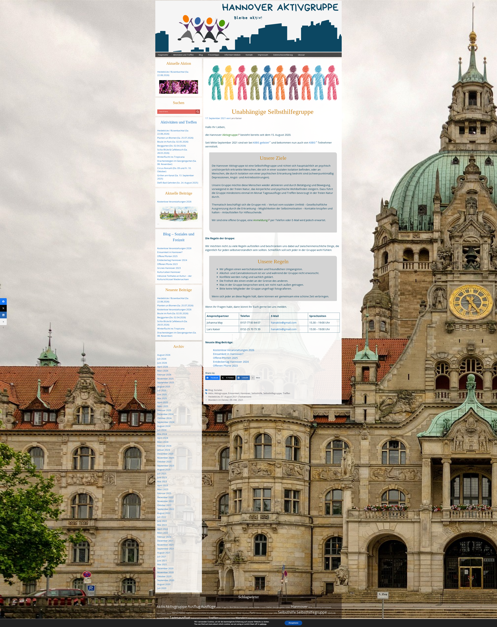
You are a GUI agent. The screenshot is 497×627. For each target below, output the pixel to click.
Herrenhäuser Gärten (182, 612)
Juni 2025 (162, 394)
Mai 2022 (162, 524)
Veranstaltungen (225, 618)
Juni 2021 (162, 560)
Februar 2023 (164, 493)
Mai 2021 (162, 564)
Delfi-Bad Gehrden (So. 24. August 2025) (177, 182)
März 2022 (162, 532)
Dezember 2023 (165, 453)
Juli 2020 (161, 588)
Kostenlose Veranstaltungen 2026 (233, 350)
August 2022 (163, 513)
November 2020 (165, 572)
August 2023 (163, 469)
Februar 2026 (164, 374)
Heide (310, 607)
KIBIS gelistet (261, 142)
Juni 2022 (162, 520)
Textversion (195, 618)
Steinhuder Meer (163, 618)
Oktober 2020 (164, 576)
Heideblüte (317, 607)
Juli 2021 (161, 556)
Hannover (245, 393)
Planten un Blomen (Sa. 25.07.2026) (175, 137)
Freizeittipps (213, 54)
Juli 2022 (161, 516)
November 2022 (165, 501)
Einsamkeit (233, 393)
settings (263, 624)
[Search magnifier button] (198, 111)
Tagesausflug (179, 617)
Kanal (195, 613)
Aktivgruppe (230, 135)
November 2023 (165, 457)
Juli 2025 (161, 390)
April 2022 (162, 528)
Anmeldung (260, 220)
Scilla (275, 613)
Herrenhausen (326, 607)
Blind (231, 607)
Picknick (258, 613)
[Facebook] (3, 301)
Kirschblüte (202, 613)
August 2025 (163, 386)
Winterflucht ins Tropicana (171, 156)
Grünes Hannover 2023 (169, 267)
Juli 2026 (161, 358)
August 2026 (163, 354)
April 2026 (162, 366)
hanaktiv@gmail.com (284, 322)
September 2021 (165, 548)
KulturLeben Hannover (168, 272)
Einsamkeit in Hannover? (228, 354)
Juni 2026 (162, 362)
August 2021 (163, 552)
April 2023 (162, 485)
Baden (218, 607)
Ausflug (194, 606)
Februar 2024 (164, 445)
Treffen (286, 393)
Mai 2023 (162, 481)
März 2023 (162, 489)
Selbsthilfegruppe (272, 393)
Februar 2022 (164, 536)
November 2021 (165, 544)
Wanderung (253, 618)
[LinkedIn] (3, 315)
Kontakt (249, 54)
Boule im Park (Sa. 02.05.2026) (172, 141)
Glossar (301, 54)
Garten (269, 607)
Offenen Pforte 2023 (225, 365)
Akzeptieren (293, 623)
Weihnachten (263, 618)
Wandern (241, 618)
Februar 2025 (164, 410)
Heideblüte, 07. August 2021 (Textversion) (229, 396)
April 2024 (162, 437)
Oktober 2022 (164, 505)
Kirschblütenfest (213, 613)
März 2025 (162, 406)
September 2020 (165, 580)
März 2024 (162, 441)
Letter (228, 613)
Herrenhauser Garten (164, 613)
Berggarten (225, 607)
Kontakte (222, 613)
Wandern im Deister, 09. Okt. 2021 (225, 399)
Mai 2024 (162, 433)
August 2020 (163, 584)
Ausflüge (208, 606)
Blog (201, 54)
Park (252, 612)
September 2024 (165, 422)
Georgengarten (278, 607)
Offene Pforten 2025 (225, 358)
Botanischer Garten (246, 607)
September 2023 (165, 465)
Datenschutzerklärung (283, 54)
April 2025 (162, 402)
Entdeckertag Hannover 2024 (230, 361)
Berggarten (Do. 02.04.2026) (171, 145)
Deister (257, 607)
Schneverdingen (267, 613)
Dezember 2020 (165, 568)
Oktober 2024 (164, 418)
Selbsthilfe (256, 393)
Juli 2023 (161, 473)
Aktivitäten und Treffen (183, 54)
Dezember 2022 (165, 497)
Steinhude (331, 613)
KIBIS (312, 142)
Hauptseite (163, 54)
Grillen (288, 607)
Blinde (236, 607)
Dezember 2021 (165, 540)
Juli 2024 (161, 429)
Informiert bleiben (232, 54)
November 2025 (165, 378)
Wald (233, 618)
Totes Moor (204, 618)
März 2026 (162, 370)
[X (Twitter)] (3, 308)
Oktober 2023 (164, 461)
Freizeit (263, 607)
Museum (245, 613)
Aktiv (210, 393)
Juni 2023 (162, 477)
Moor (239, 613)
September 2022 (165, 509)
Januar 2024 (163, 449)
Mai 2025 (162, 398)
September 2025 (165, 382)
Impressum (263, 54)
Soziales (218, 390)
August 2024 (163, 426)
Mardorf (233, 613)
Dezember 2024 (165, 414)
